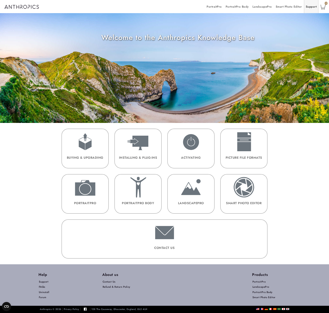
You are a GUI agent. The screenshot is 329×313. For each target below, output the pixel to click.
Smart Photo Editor (289, 7)
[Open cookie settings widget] (6, 306)
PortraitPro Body (237, 7)
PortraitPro (214, 7)
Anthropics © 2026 (50, 309)
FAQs (42, 287)
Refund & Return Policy (116, 287)
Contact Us (109, 282)
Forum (42, 297)
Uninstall (44, 292)
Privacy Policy (71, 309)
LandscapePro (262, 7)
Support (311, 7)
